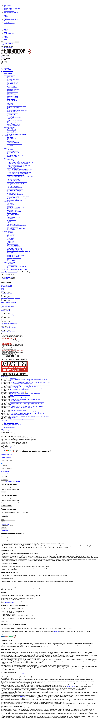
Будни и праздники (12, 234)
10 (12, 277)
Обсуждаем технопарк (13, 214)
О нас (5, 15)
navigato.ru (56, 631)
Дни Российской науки (13, 245)
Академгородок (8, 13)
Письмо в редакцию (12, 151)
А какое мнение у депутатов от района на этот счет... (24, 409)
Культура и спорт (8, 135)
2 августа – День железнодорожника (10, 298)
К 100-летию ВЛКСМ (12, 193)
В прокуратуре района (13, 107)
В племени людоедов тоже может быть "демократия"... (24, 386)
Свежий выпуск (5, 66)
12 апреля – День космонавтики (15, 166)
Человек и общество (9, 75)
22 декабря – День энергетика (15, 194)
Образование (10, 242)
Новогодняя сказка (12, 213)
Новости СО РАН (11, 130)
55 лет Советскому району (14, 211)
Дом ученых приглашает (13, 139)
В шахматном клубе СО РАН (14, 144)
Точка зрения (10, 238)
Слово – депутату (11, 115)
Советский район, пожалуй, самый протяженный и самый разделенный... (29, 388)
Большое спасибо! (15, 400)
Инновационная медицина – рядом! (16, 134)
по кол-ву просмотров (6, 285)
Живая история (11, 77)
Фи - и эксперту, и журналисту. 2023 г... (20, 404)
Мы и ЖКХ (10, 93)
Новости (19, 6)
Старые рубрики (8, 231)
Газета (15, 9)
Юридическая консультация (14, 120)
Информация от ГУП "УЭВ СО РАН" (17, 228)
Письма (6, 148)
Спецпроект (7, 201)
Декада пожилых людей (13, 208)
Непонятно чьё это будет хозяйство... (20, 414)
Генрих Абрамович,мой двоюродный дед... (21, 383)
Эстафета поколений (12, 92)
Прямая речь (10, 239)
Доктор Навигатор (12, 156)
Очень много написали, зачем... (18, 410)
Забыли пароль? (5, 524)
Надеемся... (13, 378)
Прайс (5, 18)
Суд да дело (10, 118)
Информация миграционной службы (17, 110)
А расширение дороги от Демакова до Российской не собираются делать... (30, 385)
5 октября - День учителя (13, 180)
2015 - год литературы (13, 224)
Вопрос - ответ (11, 153)
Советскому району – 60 (13, 191)
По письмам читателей (13, 152)
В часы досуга (10, 141)
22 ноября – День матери (13, 184)
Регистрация (4, 522)
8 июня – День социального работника (17, 173)
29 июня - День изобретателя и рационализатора (20, 176)
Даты (5, 158)
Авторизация (4, 530)
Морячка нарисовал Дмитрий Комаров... (21, 397)
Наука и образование (9, 127)
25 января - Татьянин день (14, 161)
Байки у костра (11, 252)
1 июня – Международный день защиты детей (19, 172)
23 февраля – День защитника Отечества (18, 163)
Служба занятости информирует (15, 117)
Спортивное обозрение (13, 142)
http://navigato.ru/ (71, 686)
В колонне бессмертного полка (15, 189)
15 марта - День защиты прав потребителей (18, 165)
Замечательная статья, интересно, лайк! (20, 380)
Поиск (5, 5)
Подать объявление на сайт (11, 12)
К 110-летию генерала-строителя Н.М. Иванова (19, 199)
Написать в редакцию (9, 23)
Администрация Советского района (16, 106)
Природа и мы (11, 99)
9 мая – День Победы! (13, 168)
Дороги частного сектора (7, 319)
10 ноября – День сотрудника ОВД (16, 183)
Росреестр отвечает (12, 111)
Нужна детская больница (7, 306)
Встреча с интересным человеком (16, 85)
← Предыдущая (5, 278)
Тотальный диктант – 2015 (14, 217)
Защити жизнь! (11, 241)
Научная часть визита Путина (8, 314)
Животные (6, 146)
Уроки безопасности (12, 97)
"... (10, 390)
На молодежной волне (13, 79)
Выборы (9, 121)
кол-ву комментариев (6, 286)
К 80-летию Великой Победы (14, 200)
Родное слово (10, 131)
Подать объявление (9, 9)
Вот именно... (13, 417)
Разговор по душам (12, 83)
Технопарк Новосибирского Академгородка (18, 251)
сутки (2, 288)
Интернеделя (10, 215)
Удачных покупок (11, 94)
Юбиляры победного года (14, 190)
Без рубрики (10, 76)
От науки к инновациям (13, 246)
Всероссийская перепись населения (16, 225)
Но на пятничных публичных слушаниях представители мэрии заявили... (29, 416)
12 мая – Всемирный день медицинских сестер (19, 169)
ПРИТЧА (9, 80)
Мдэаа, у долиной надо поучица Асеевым (21, 407)
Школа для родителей (12, 82)
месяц (2, 291)
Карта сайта (7, 22)
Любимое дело (11, 90)
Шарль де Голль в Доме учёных (9, 327)
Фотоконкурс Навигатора (14, 258)
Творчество (10, 145)
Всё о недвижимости (12, 96)
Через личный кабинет (7, 474)
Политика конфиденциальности (12, 21)
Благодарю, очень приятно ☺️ (18, 392)
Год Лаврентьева (11, 220)
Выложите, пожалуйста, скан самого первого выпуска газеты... (27, 402)
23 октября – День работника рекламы (17, 182)
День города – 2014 (12, 210)
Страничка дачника (12, 87)
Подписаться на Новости (10, 6)
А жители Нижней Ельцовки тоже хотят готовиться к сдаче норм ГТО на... (30, 382)
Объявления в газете (7, 468)
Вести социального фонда (14, 108)
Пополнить (4, 515)
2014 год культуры (12, 222)
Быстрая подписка (5, 471)
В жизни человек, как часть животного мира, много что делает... (27, 403)
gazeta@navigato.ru (9, 447)
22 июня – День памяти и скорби (15, 175)
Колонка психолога (12, 267)
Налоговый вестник (12, 113)
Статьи (18, 8)
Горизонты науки (11, 132)
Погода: (3, 57)
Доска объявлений (9, 11)
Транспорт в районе (12, 123)
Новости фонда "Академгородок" (16, 207)
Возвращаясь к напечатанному (15, 155)
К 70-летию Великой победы (14, 187)
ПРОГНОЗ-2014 (11, 229)
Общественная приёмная (13, 125)
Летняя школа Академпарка (14, 249)
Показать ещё (4, 420)
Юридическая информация (11, 19)
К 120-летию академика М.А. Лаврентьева (18, 196)
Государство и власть (9, 101)
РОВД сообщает (11, 114)
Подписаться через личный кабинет (10, 481)
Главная (9, 5)
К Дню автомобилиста (13, 197)
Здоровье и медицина (9, 262)
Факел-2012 (10, 221)
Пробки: (3, 58)
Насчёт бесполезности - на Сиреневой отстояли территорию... (26, 406)
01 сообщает (10, 104)
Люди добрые (10, 235)
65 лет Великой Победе (13, 186)
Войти (5, 25)
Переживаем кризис (12, 244)
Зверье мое (10, 206)
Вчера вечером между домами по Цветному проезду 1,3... (25, 393)
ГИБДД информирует (12, 227)
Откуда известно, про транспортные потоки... (22, 419)
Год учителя (10, 218)
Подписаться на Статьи (10, 8)
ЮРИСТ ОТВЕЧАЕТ (12, 100)
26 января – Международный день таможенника (20, 162)
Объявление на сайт (6, 457)
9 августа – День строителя (14, 179)
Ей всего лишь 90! (5, 310)
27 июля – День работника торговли (16, 177)
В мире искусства (11, 138)
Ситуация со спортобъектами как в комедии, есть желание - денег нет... (29, 413)
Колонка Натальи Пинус (13, 124)
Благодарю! (13, 396)
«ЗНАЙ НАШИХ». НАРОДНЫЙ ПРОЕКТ (15, 269)
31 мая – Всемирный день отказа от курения (18, 170)
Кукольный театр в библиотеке (9, 323)
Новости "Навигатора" (13, 256)
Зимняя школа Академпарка (14, 248)
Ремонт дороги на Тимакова (8, 302)
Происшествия (8, 73)
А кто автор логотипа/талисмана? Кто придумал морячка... (25, 399)
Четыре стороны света (13, 89)
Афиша (6, 16)
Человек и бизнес (11, 86)
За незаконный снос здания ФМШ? (19, 389)
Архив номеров (5, 68)
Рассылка (5, 464)
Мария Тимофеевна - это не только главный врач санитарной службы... (29, 379)
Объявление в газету (6, 454)
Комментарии (4, 376)
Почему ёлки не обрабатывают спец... (20, 395)
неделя (2, 289)
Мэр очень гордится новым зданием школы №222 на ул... (25, 412)
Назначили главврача (6, 293)
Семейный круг (11, 237)
